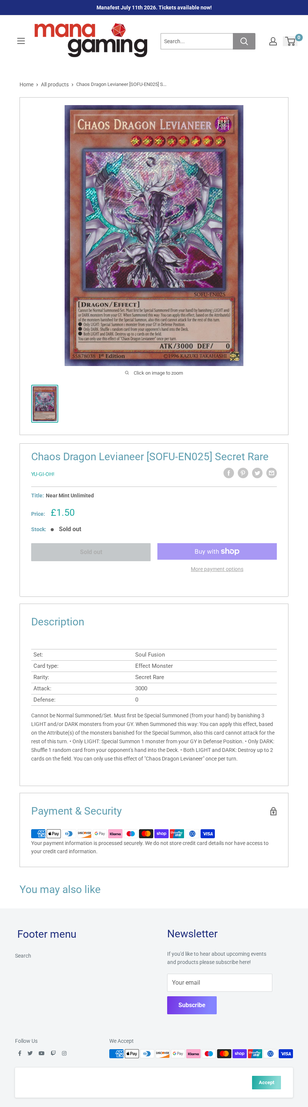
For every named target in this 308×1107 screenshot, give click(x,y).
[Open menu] (21, 41)
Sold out (91, 552)
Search (23, 956)
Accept (266, 1082)
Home (26, 84)
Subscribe (191, 1005)
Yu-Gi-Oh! (42, 474)
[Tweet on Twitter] (257, 473)
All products (55, 84)
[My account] (273, 41)
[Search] (244, 41)
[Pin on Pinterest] (243, 473)
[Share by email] (271, 473)
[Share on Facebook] (228, 473)
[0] (290, 41)
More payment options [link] (217, 569)
